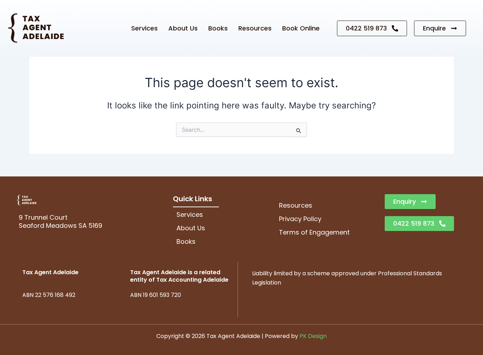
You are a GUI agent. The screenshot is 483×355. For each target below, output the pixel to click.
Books (218, 28)
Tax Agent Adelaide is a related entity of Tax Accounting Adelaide (179, 276)
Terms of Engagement (314, 232)
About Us (183, 28)
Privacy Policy (300, 218)
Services (144, 28)
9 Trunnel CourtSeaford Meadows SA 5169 (60, 221)
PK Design (313, 336)
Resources (255, 28)
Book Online (301, 28)
